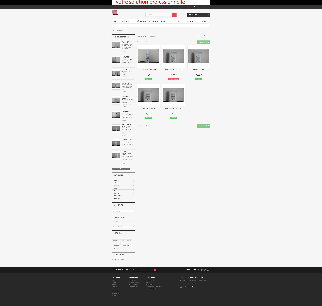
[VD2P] (127, 12)
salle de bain (116, 243)
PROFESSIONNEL (117, 238)
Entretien (153, 21)
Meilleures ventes (121, 37)
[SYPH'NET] (116, 128)
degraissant (116, 248)
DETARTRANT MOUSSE (126, 97)
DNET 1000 (125, 69)
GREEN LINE (202, 21)
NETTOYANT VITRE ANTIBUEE (127, 42)
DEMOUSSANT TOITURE (173, 70)
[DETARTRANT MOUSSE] (116, 100)
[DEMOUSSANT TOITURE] (173, 56)
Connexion (206, 6)
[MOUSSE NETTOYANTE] (116, 85)
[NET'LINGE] (116, 143)
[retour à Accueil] (113, 31)
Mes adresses (149, 284)
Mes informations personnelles (153, 286)
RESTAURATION (118, 196)
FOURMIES (122, 240)
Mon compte (150, 277)
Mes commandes (149, 280)
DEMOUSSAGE (125, 245)
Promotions (119, 255)
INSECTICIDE (124, 243)
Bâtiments (141, 21)
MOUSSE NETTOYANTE (126, 82)
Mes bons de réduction (151, 288)
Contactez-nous (198, 6)
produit (126, 238)
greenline (190, 21)
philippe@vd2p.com (191, 286)
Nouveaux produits (134, 282)
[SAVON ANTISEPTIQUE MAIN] (116, 155)
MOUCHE (115, 240)
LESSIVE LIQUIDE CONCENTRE (127, 140)
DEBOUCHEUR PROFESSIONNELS (127, 125)
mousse (129, 240)
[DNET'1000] (116, 73)
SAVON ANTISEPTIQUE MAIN (126, 153)
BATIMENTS (116, 245)
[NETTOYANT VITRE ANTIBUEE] (116, 45)
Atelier (164, 21)
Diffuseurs (118, 21)
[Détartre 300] (116, 60)
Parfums (129, 21)
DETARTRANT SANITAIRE (126, 112)
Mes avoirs (148, 282)
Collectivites (176, 21)
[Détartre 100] (116, 115)
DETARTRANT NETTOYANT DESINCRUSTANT (127, 58)
